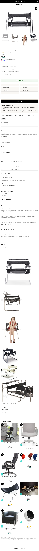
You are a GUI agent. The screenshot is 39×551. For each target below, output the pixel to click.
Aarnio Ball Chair (4, 193)
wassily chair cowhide (11, 540)
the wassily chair (27, 539)
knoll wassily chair (31, 538)
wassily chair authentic (4, 540)
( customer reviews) (8, 52)
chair (11, 538)
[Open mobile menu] (1, 4)
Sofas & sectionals (4, 412)
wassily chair (34, 539)
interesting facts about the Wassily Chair (8, 185)
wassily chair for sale (18, 540)
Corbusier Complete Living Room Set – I (29, 495)
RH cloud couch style (5, 409)
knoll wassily (26, 538)
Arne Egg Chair (4, 195)
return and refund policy (5, 188)
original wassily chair (21, 539)
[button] (2, 441)
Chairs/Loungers (6, 48)
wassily (31, 539)
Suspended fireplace (5, 406)
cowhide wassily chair (20, 538)
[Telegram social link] (8, 124)
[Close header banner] (37, 1)
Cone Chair (29, 462)
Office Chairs (13, 443)
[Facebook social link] (3, 124)
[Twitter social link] (5, 124)
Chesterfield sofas (5, 407)
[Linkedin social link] (7, 124)
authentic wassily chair (6, 538)
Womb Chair (4, 196)
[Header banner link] (18, 1)
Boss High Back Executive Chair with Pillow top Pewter (10, 476)
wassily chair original (25, 540)
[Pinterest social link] (6, 124)
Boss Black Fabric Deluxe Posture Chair (10, 442)
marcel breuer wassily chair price (12, 539)
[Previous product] (35, 48)
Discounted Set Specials (29, 496)
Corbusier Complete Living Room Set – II (10, 528)
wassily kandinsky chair (6, 543)
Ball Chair (29, 523)
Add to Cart (19, 101)
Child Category (14, 538)
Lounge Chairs (11, 48)
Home (2, 48)
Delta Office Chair (29, 447)
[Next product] (37, 48)
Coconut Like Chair (10, 501)
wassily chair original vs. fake (33, 540)
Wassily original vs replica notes (7, 187)
